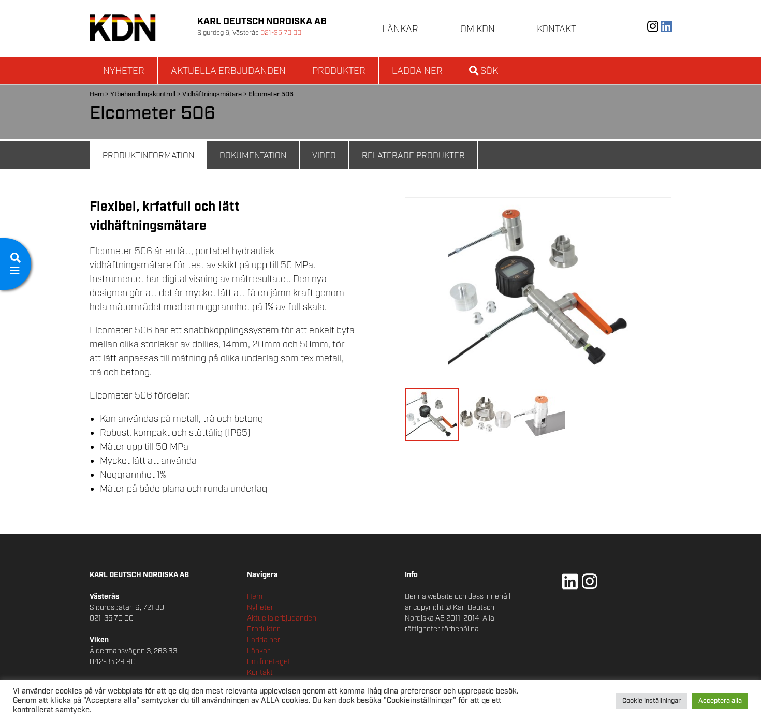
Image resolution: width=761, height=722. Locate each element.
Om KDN (477, 29)
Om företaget (268, 662)
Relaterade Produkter (413, 156)
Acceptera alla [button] (720, 701)
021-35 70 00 (280, 32)
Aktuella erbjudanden (228, 71)
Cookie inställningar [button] (651, 701)
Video (324, 156)
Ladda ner (417, 71)
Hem (97, 94)
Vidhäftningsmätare (212, 94)
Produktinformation (148, 156)
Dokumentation (252, 156)
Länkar (400, 29)
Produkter (338, 71)
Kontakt (556, 29)
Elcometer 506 (271, 94)
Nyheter (123, 71)
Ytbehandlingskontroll (142, 94)
